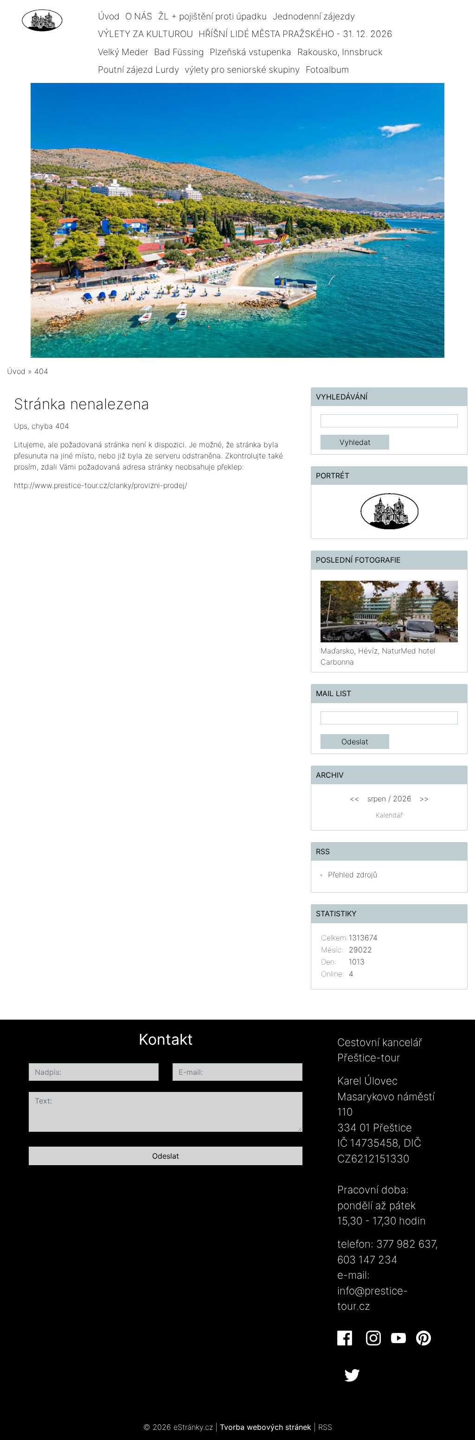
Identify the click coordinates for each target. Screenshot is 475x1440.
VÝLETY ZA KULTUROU (145, 33)
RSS (325, 1427)
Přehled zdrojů (352, 874)
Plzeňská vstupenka (250, 51)
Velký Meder (123, 51)
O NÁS (138, 16)
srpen (376, 798)
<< (354, 798)
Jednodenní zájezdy (314, 16)
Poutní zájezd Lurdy (138, 69)
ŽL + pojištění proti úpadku (212, 16)
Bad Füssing (179, 51)
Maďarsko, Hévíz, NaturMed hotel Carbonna (378, 656)
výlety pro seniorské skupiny (242, 69)
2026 (402, 798)
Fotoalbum (327, 69)
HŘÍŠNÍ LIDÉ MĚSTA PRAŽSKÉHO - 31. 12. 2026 (295, 33)
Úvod (109, 16)
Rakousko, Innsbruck (340, 51)
